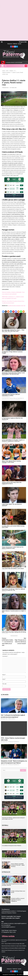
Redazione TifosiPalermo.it (14, 741)
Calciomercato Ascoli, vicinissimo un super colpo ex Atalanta (13, 945)
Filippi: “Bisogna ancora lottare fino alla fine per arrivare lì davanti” (20, 641)
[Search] (24, 66)
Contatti (19, 43)
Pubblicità (15, 43)
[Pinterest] (13, 311)
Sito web (4, 683)
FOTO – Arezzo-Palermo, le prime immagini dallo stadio (12, 943)
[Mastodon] (16, 311)
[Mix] (18, 311)
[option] (14, 811)
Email (4, 679)
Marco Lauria (13, 932)
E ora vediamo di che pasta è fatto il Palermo (11, 845)
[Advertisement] (14, 27)
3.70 (8, 188)
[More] (23, 311)
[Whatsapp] (21, 311)
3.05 (11, 185)
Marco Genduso (12, 718)
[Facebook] (3, 311)
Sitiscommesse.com (14, 796)
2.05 (13, 185)
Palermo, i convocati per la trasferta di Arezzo (12, 858)
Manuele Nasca (6, 87)
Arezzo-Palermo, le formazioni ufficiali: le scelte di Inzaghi (13, 948)
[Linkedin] (11, 311)
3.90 (8, 185)
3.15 (10, 188)
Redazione (9, 43)
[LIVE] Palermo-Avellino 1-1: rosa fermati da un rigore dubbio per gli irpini (7, 642)
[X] (6, 311)
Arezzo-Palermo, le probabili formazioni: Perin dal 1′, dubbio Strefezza (18, 865)
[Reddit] (8, 311)
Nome (4, 674)
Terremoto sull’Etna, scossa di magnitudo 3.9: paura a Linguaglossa (17, 900)
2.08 (13, 188)
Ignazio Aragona (12, 930)
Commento (5, 656)
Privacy (0, 969)
